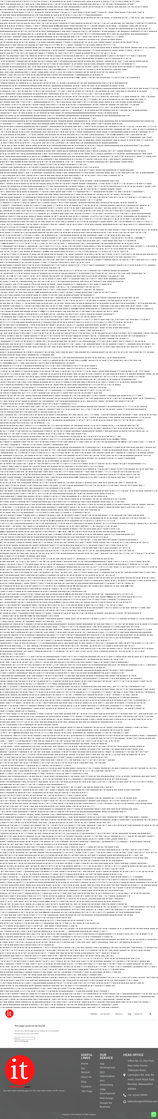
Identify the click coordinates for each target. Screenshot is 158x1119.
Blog (129, 1014)
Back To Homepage (21, 1041)
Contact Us (138, 1014)
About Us (118, 1014)
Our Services (105, 1014)
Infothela (93, 1014)
